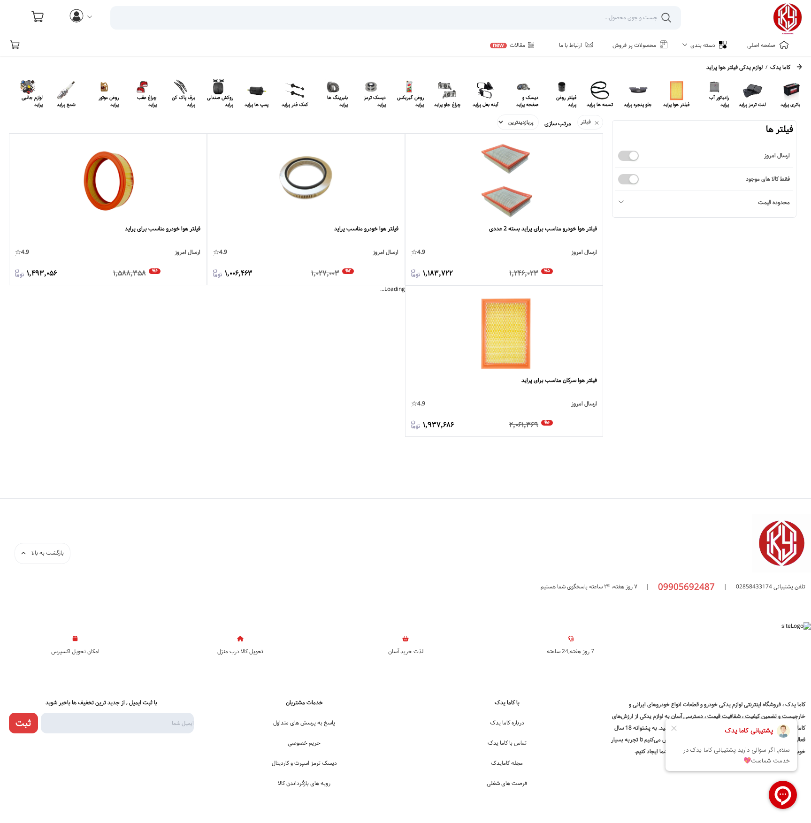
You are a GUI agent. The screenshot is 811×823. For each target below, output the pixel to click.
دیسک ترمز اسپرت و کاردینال (304, 763)
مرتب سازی (557, 124)
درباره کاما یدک (507, 723)
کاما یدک (780, 67)
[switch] (628, 156)
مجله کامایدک (507, 763)
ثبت (23, 723)
